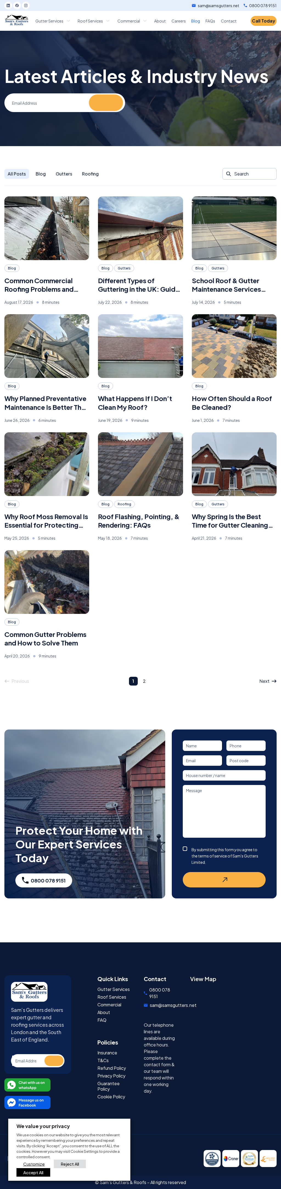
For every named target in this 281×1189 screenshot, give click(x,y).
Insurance (107, 1053)
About (103, 1012)
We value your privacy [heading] (43, 1126)
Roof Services (111, 997)
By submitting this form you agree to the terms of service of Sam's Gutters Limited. (225, 856)
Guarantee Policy (108, 1086)
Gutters (64, 174)
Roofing (90, 174)
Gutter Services (113, 989)
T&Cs (103, 1060)
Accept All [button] (33, 1172)
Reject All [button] (70, 1163)
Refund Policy (111, 1068)
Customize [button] (34, 1163)
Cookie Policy (111, 1096)
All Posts (17, 174)
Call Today (263, 21)
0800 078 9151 (263, 5)
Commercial (109, 1004)
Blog (41, 174)
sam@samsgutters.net (218, 5)
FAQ (101, 1020)
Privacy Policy (111, 1076)
